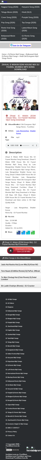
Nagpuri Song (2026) (9, 7)
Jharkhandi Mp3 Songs (15, 326)
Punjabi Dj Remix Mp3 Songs (17, 393)
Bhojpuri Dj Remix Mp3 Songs (17, 396)
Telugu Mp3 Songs (13, 342)
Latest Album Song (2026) (29, 29)
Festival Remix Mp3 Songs (16, 408)
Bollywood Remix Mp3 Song (17, 381)
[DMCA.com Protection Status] (13, 451)
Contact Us (11, 435)
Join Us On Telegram (22, 46)
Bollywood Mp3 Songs (15, 311)
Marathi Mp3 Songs (14, 346)
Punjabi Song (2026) (30, 17)
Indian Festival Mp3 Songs (16, 354)
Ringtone (10, 307)
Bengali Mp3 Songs (14, 315)
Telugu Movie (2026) (9, 12)
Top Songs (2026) (29, 23)
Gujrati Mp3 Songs (13, 405)
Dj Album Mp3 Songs (14, 385)
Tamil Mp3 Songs (13, 338)
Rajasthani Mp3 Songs (15, 361)
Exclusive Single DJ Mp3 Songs (18, 424)
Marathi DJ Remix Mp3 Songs (17, 416)
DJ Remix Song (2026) (28, 37)
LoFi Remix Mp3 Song (15, 369)
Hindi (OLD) (26, 12)
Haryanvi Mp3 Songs (14, 357)
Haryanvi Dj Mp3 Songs (15, 389)
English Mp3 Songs (14, 330)
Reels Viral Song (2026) (8, 29)
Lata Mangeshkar (22, 131)
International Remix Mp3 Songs (18, 373)
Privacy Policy (12, 431)
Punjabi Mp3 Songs (14, 322)
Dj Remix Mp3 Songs (16, 54)
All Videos (11, 303)
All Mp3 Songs (12, 299)
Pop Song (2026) (8, 23)
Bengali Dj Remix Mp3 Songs (17, 400)
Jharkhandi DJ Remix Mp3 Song (18, 420)
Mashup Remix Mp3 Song (16, 377)
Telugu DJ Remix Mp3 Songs (17, 412)
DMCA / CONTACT (13, 428)
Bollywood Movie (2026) (8, 37)
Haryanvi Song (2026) (31, 7)
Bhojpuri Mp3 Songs (14, 318)
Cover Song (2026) (9, 17)
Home (4, 54)
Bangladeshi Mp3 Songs (15, 350)
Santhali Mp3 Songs (14, 334)
